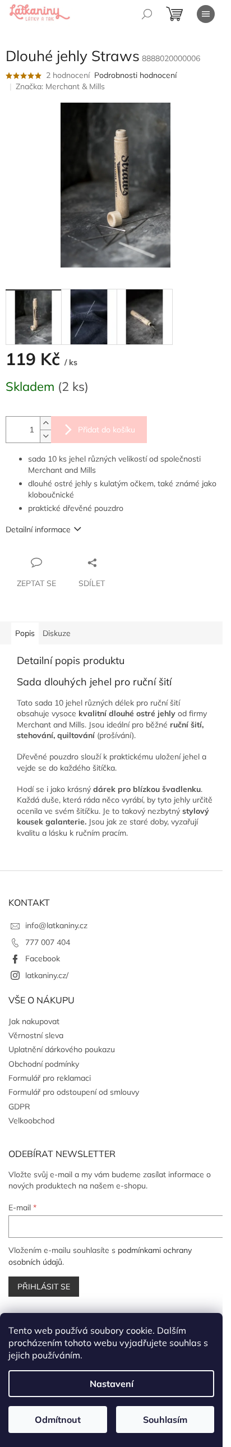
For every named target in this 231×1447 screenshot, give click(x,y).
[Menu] (206, 14)
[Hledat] (147, 14)
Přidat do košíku (106, 430)
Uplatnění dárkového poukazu (61, 1049)
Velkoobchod (31, 1121)
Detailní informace (38, 529)
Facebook (42, 958)
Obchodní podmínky (43, 1064)
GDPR (19, 1107)
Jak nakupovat (33, 1021)
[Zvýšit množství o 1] (45, 423)
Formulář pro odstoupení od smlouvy (73, 1092)
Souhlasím (165, 1419)
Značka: (60, 86)
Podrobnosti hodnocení (135, 75)
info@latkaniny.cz (56, 925)
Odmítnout (58, 1419)
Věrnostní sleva (35, 1035)
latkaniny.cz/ (46, 975)
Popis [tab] (25, 633)
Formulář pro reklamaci (49, 1078)
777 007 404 (47, 942)
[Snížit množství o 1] (45, 436)
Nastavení (111, 1383)
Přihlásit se (43, 1287)
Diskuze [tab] (57, 633)
